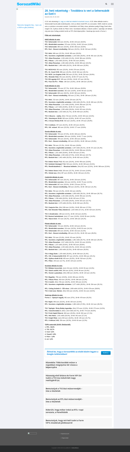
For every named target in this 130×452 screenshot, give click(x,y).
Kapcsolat (65, 438)
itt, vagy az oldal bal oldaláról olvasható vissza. (74, 21)
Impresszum (65, 434)
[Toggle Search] (106, 4)
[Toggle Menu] (112, 4)
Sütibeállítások (75, 448)
